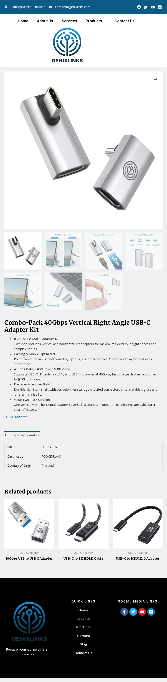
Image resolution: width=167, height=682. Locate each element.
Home (23, 21)
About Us (45, 21)
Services (69, 21)
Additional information (22, 435)
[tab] (22, 435)
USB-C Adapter (15, 417)
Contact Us (124, 21)
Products (94, 21)
